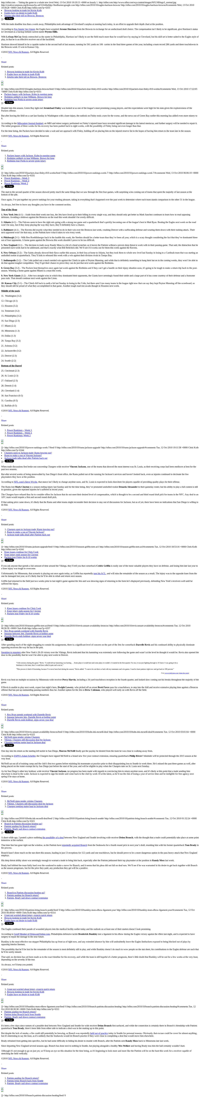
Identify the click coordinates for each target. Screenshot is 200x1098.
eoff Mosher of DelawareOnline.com (33, 934)
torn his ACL (100, 573)
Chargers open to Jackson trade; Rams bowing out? (28, 453)
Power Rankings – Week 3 (16, 178)
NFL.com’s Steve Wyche (25, 482)
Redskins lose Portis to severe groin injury (23, 99)
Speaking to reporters (11, 652)
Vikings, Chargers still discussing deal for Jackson (27, 740)
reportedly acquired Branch (74, 845)
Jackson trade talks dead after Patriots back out (25, 458)
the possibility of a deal (53, 837)
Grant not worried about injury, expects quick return (28, 915)
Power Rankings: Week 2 (16, 183)
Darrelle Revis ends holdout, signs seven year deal (27, 636)
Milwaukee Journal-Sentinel (30, 123)
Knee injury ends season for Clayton (21, 554)
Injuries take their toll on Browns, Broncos (24, 15)
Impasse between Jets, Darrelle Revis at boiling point (28, 633)
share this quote (184, 673)
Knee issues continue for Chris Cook (21, 552)
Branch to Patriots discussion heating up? (23, 823)
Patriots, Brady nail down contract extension (24, 829)
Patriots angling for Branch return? (20, 826)
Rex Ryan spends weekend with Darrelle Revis (26, 631)
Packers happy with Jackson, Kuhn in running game (28, 94)
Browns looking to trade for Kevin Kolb (23, 10)
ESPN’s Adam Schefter (24, 756)
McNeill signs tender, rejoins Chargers (22, 737)
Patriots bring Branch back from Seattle (22, 1014)
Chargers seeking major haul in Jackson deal (24, 742)
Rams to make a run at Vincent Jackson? (23, 455)
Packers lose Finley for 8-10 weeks (20, 557)
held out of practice (99, 1033)
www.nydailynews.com (171, 673)
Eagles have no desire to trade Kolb (20, 13)
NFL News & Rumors (18, 52)
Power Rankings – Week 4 (16, 181)
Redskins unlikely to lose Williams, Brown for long (28, 97)
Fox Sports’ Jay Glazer (24, 29)
